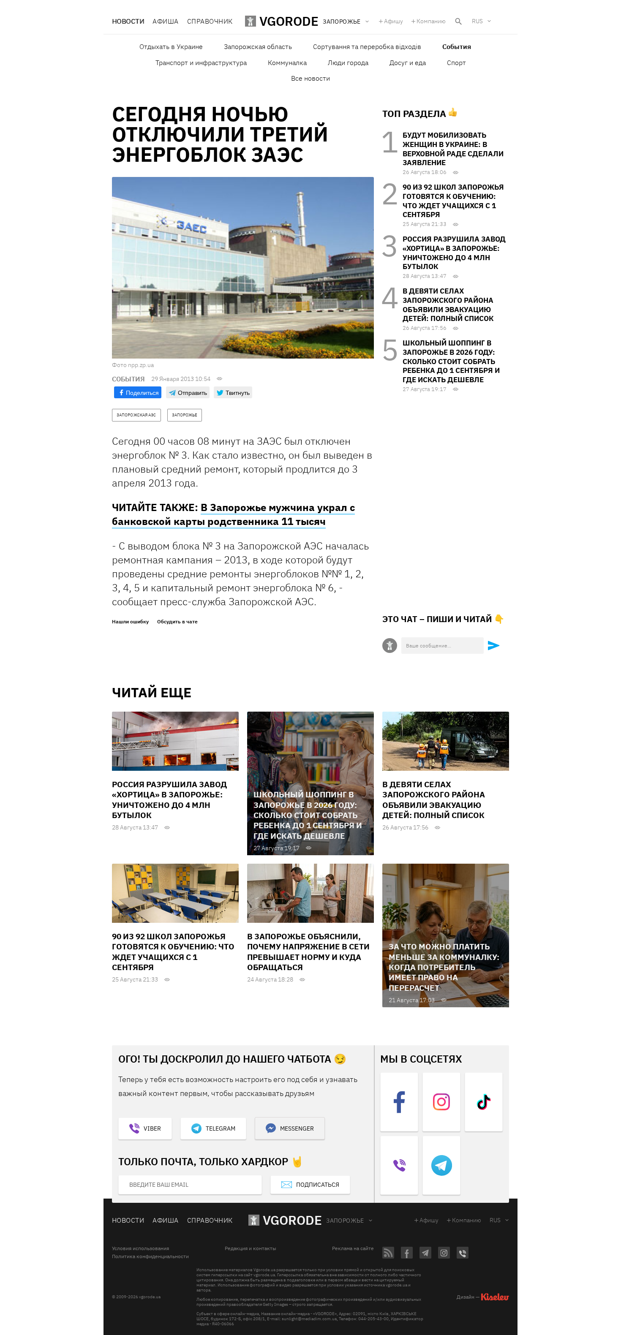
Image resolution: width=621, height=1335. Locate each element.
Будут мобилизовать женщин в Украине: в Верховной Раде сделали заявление (453, 149)
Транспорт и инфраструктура (201, 62)
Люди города (348, 62)
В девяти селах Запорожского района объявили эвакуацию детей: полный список (448, 304)
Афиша (165, 21)
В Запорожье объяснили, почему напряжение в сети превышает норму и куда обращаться (308, 951)
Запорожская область (258, 46)
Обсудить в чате (177, 621)
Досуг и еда (407, 62)
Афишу (393, 21)
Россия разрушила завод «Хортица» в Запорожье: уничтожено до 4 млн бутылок (454, 252)
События (456, 46)
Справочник (210, 21)
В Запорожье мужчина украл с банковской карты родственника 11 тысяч (233, 514)
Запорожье (345, 1221)
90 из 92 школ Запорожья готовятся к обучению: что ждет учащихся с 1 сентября (453, 200)
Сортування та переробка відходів (367, 46)
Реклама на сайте (353, 1248)
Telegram (220, 1128)
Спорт (456, 62)
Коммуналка (287, 62)
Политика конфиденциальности (150, 1256)
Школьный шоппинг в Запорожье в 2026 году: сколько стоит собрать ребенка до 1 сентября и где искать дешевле (451, 361)
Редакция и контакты (250, 1248)
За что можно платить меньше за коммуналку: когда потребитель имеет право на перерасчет (444, 966)
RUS (477, 21)
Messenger (297, 1128)
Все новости (310, 78)
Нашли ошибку (130, 621)
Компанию (431, 21)
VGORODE (292, 1220)
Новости (128, 21)
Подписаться (317, 1184)
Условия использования (140, 1248)
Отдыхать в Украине (171, 46)
